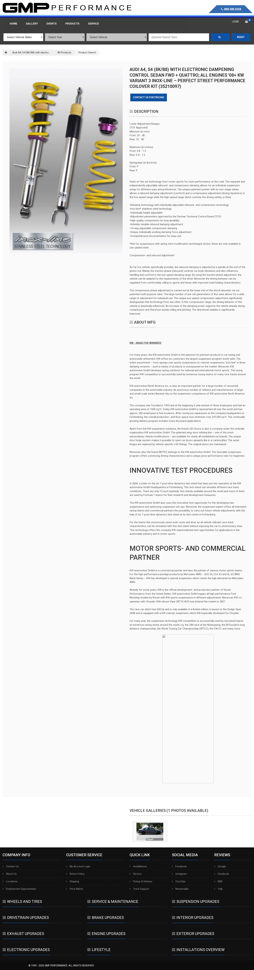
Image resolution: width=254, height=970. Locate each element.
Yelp (220, 888)
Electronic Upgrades (28, 950)
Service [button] (93, 23)
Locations (11, 881)
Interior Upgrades (194, 917)
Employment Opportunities (21, 888)
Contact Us (12, 866)
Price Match (76, 888)
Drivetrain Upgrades (28, 917)
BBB (220, 881)
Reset (241, 37)
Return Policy (77, 873)
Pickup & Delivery (142, 881)
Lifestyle (101, 950)
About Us (11, 873)
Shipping (74, 881)
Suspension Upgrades (197, 901)
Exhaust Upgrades (25, 933)
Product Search (87, 52)
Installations (140, 866)
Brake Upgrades (108, 917)
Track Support (141, 888)
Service (137, 873)
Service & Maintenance (115, 901)
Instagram (181, 873)
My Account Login (80, 866)
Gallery (32, 23)
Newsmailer (182, 888)
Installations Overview (200, 950)
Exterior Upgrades (195, 933)
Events (51, 23)
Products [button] (72, 23)
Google (222, 866)
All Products (64, 52)
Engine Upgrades (108, 933)
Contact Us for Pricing (148, 97)
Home (13, 23)
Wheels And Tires (24, 901)
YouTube (180, 881)
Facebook (181, 866)
